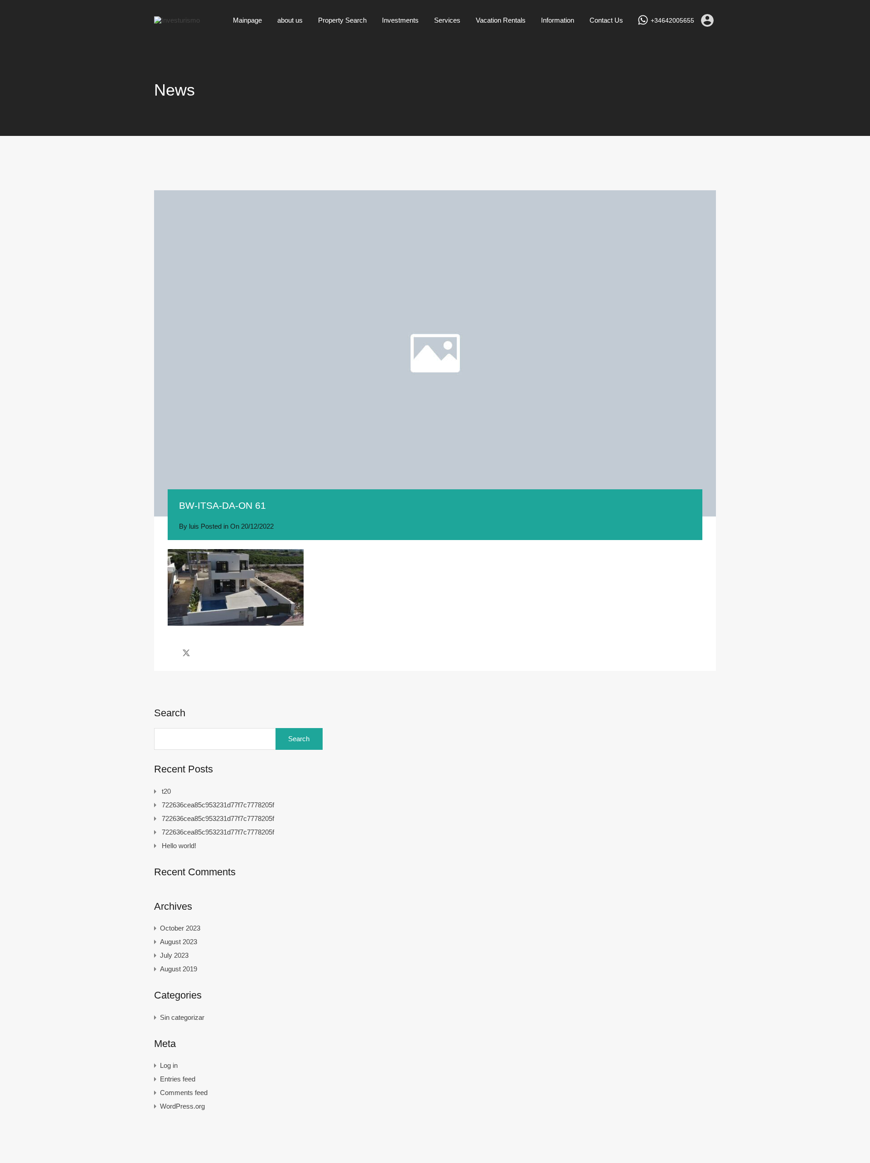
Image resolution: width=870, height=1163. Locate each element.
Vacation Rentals (501, 20)
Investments (400, 20)
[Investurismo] (177, 20)
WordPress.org (182, 1106)
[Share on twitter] (186, 652)
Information (557, 20)
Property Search (342, 20)
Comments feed (184, 1092)
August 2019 (178, 969)
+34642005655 (672, 20)
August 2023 (178, 942)
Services (447, 20)
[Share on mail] (202, 652)
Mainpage (247, 20)
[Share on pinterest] (218, 652)
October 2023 (180, 928)
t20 (166, 791)
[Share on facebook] (170, 652)
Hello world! (179, 845)
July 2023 (174, 955)
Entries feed (177, 1079)
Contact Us (606, 20)
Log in (169, 1065)
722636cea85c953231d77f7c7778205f (218, 805)
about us (290, 20)
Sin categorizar (182, 1017)
